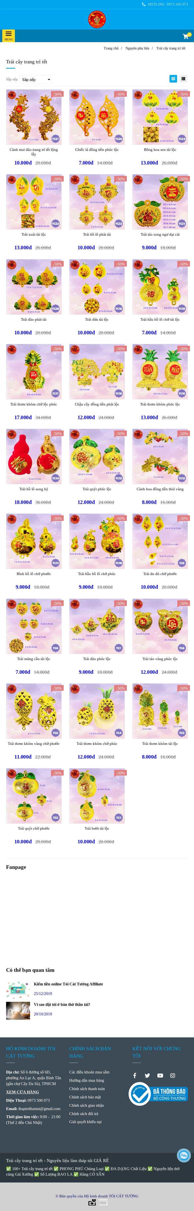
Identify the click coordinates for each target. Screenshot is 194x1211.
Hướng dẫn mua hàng (86, 1080)
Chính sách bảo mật (85, 1097)
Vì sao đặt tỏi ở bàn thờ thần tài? (62, 1004)
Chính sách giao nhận (86, 1105)
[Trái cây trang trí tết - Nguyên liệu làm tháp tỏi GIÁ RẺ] (97, 19)
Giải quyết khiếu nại (85, 1122)
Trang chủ (113, 48)
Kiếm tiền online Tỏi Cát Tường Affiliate (68, 984)
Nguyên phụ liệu (139, 48)
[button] (185, 37)
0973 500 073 (177, 4)
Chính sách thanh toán (87, 1089)
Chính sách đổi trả (83, 1114)
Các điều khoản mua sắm (89, 1072)
